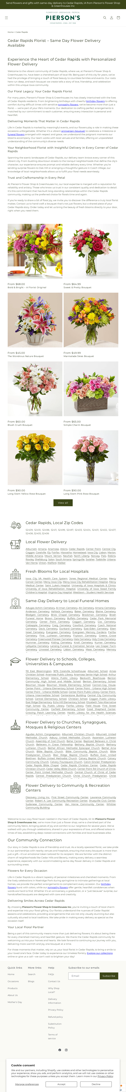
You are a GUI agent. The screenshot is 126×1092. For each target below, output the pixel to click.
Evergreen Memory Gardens (89, 632)
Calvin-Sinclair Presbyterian (100, 761)
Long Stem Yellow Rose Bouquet (27, 493)
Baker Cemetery (84, 611)
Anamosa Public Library (59, 674)
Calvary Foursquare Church (66, 761)
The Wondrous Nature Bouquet (26, 356)
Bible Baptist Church (50, 751)
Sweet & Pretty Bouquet (77, 287)
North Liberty (81, 555)
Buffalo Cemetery (77, 618)
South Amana (63, 559)
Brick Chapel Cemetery (65, 614)
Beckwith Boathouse (92, 678)
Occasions (13, 981)
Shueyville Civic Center (102, 800)
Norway (95, 555)
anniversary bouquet (73, 131)
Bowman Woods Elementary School (68, 684)
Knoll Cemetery (83, 642)
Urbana (111, 559)
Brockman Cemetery (94, 614)
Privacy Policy (105, 1076)
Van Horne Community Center (84, 804)
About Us (13, 995)
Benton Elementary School (99, 681)
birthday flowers (95, 101)
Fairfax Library (75, 705)
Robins (112, 555)
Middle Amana (34, 555)
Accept (61, 1084)
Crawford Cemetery (84, 625)
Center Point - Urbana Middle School (47, 691)
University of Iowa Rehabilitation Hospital (50, 588)
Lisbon (102, 552)
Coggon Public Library (102, 698)
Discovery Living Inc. (38, 797)
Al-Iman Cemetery (66, 607)
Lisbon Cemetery (73, 649)
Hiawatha (66, 552)
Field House (93, 705)
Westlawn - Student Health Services (93, 592)
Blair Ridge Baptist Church (70, 754)
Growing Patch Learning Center (45, 712)
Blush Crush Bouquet (20, 425)
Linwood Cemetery (50, 649)
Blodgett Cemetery (37, 614)
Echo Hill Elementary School (69, 702)
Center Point (93, 548)
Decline (96, 1084)
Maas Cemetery (95, 649)
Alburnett (31, 548)
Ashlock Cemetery (62, 611)
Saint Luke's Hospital (57, 585)
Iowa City (92, 552)
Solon (51, 559)
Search (31, 974)
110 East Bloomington (38, 671)
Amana (42, 548)
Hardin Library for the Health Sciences (91, 712)
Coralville (41, 552)
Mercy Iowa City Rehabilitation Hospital (85, 581)
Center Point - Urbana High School (95, 688)
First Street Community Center (70, 797)
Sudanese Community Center (44, 804)
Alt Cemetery (86, 607)
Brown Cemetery (55, 618)
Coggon (30, 552)
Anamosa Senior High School (90, 674)
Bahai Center (74, 741)
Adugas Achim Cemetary (40, 607)
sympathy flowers (68, 104)
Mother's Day (15, 1002)
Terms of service (52, 1036)
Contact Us (54, 981)
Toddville (101, 559)
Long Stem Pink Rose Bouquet (81, 493)
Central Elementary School (51, 698)
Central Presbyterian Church (53, 775)
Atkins (63, 548)
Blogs (31, 981)
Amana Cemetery (105, 607)
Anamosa (53, 548)
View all (63, 502)
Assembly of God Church (50, 741)
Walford (51, 562)
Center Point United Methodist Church (49, 772)
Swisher (90, 559)
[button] (6, 17)
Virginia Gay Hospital (60, 592)
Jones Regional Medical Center (88, 578)
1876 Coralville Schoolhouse (69, 671)
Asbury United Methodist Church (69, 737)
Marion (112, 552)
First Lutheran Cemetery (55, 635)
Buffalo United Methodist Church (57, 758)
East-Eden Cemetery (96, 628)
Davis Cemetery (48, 628)
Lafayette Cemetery (37, 646)
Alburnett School (98, 671)
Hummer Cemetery (37, 642)
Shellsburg (41, 559)
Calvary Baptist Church (92, 758)
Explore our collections (100, 953)
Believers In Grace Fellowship (54, 744)
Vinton (42, 562)
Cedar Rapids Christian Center (79, 765)
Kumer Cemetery (105, 642)
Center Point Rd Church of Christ (96, 768)
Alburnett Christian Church (78, 734)
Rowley (30, 559)
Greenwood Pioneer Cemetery (55, 639)
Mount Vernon (53, 555)
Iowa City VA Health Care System (46, 578)
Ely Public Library (53, 705)
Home (11, 32)
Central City (109, 548)
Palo (103, 555)
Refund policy (55, 1017)
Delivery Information (54, 1001)
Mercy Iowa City (52, 581)
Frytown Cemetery (84, 635)
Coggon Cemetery (83, 621)
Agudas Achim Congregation (43, 734)
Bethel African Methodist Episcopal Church (74, 748)
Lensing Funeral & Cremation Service (72, 646)
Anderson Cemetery (37, 611)
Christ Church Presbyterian (90, 775)
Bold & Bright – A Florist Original (27, 287)
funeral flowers (16, 134)
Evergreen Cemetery (58, 632)
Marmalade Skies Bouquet (79, 356)
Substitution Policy (54, 1025)
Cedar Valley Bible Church (61, 768)
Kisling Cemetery (61, 642)
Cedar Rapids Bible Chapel (42, 765)
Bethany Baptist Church (89, 744)
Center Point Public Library (84, 691)
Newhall (67, 555)
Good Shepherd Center (101, 709)
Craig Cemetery (61, 625)
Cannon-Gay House (104, 684)
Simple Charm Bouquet (77, 425)
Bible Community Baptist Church (87, 751)
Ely (49, 552)
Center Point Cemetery (54, 621)
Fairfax (55, 552)
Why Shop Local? (53, 990)
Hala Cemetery (82, 639)
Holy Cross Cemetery (104, 639)
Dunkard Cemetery (70, 628)
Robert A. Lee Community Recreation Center (61, 800)
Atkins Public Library (64, 678)
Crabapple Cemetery (38, 625)
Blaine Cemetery (106, 611)
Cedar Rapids (77, 548)
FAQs (51, 974)
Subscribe (109, 975)
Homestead (79, 552)
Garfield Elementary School (68, 709)
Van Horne (32, 562)
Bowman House (35, 684)
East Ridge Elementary (39, 702)
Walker (61, 562)
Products (13, 988)
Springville (79, 559)
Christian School (77, 698)
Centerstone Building (73, 695)
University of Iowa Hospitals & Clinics (94, 585)
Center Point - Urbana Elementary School (50, 688)
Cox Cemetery (107, 621)
